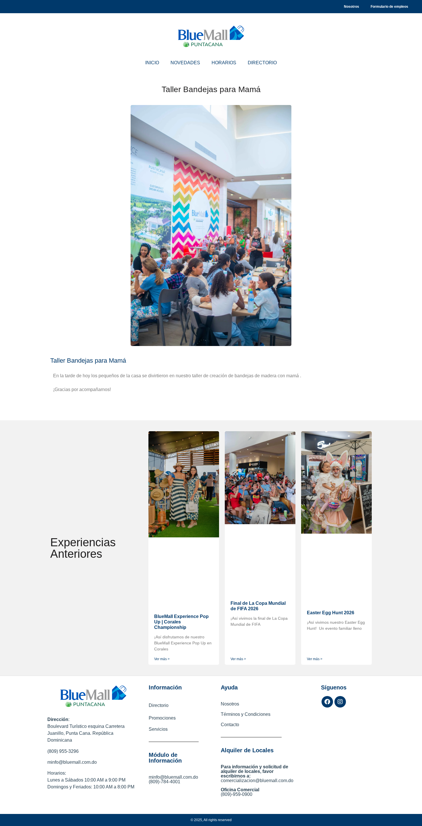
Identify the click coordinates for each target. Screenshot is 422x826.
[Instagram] (340, 702)
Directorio (159, 705)
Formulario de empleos (389, 7)
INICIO (152, 62)
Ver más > (162, 659)
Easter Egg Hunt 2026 (330, 612)
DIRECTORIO (262, 62)
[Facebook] (327, 702)
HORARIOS (224, 62)
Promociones (162, 718)
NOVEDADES (185, 62)
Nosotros (351, 7)
